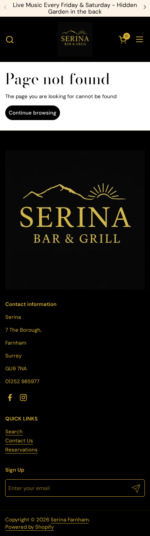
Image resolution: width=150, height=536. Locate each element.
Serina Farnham (70, 519)
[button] (9, 39)
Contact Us (19, 440)
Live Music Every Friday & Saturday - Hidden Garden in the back (75, 8)
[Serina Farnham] (75, 39)
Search (14, 431)
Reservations (21, 449)
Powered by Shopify (29, 526)
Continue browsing (33, 112)
